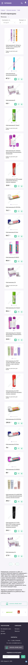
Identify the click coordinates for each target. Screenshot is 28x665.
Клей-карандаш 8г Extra (12, 232)
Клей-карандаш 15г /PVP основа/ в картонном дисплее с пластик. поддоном (14, 392)
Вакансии (17, 631)
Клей (19, 10)
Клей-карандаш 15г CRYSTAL (13, 419)
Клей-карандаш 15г (11, 282)
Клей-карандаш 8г (10, 100)
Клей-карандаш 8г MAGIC (12, 257)
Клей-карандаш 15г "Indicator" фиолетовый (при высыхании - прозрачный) (14, 334)
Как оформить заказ (6, 628)
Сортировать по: (6, 20)
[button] (5, 17)
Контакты (17, 628)
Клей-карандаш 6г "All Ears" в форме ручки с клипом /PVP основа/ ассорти (13, 47)
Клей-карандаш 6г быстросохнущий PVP (11, 74)
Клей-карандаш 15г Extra (12, 444)
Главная (3, 10)
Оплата (3, 631)
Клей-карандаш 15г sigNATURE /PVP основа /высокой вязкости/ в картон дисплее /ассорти (14, 496)
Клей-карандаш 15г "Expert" (13, 307)
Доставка (3, 633)
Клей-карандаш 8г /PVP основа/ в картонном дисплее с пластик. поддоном (14, 180)
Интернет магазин (11, 10)
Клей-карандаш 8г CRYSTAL (13, 207)
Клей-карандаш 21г (11, 552)
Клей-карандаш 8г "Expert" (12, 125)
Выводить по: (22, 20)
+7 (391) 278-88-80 (15, 640)
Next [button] (25, 612)
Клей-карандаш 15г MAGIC (13, 469)
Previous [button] (3, 612)
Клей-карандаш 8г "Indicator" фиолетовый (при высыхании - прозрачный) (14, 152)
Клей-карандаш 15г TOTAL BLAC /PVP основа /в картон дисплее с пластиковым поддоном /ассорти (13, 525)
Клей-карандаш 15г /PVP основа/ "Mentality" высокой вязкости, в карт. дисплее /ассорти (13, 363)
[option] (12, 612)
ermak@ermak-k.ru (17, 643)
